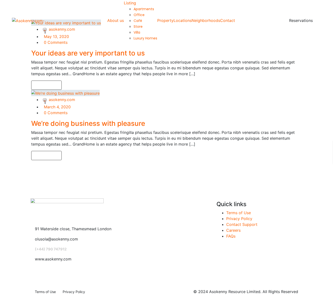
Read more (45, 85)
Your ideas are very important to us (88, 53)
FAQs (230, 236)
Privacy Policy (239, 218)
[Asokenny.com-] (28, 20)
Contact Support (241, 224)
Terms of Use (238, 212)
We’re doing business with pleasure (88, 123)
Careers (233, 230)
